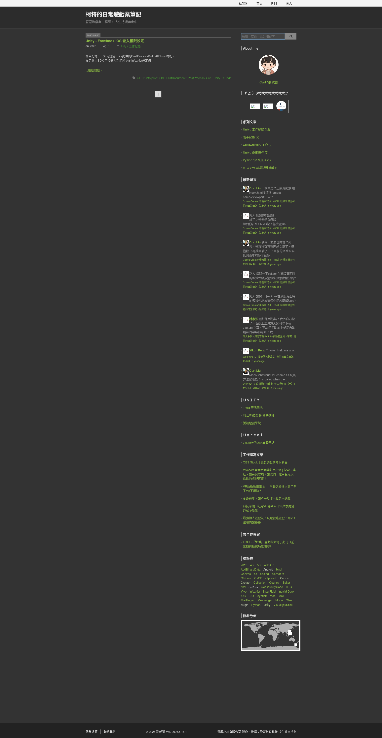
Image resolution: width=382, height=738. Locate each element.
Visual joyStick (283, 605)
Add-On (269, 565)
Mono (279, 600)
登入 (289, 3)
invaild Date (286, 591)
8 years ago (258, 361)
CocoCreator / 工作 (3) (257, 144)
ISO (251, 596)
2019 (244, 565)
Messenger (265, 600)
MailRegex (248, 600)
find (243, 587)
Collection (259, 582)
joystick (262, 596)
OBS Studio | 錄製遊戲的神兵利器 (265, 462)
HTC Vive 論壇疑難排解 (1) (261, 167)
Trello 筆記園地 (253, 407)
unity (267, 604)
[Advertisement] (265, 688)
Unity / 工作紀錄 (130, 46)
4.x (252, 565)
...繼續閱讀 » (94, 70)
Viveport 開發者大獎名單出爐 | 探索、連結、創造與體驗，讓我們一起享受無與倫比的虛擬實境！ (269, 474)
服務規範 (91, 731)
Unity (216, 78)
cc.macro (278, 574)
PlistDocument (175, 78)
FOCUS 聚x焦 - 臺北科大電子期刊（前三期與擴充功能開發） (268, 544)
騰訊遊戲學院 (252, 423)
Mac (273, 596)
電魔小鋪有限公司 (229, 731)
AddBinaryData (250, 569)
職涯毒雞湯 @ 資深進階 (258, 415)
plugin (244, 605)
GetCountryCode (272, 587)
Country (274, 582)
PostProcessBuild (199, 78)
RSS (274, 3)
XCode (227, 78)
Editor (286, 582)
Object (290, 600)
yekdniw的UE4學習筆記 (258, 442)
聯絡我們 (110, 731)
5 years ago (274, 205)
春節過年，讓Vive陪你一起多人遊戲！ (268, 498)
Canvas (246, 574)
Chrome (246, 578)
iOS (161, 78)
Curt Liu (255, 188)
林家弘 (253, 319)
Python (255, 605)
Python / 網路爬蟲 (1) (257, 160)
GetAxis (253, 587)
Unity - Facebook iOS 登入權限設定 (115, 40)
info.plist (151, 78)
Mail (281, 596)
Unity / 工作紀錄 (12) (256, 129)
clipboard (271, 578)
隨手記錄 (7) (251, 137)
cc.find (264, 574)
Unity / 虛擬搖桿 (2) (255, 152)
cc (255, 574)
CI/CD (139, 78)
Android (268, 569)
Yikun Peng (257, 350)
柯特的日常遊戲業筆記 (113, 14)
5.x (259, 565)
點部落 (243, 3)
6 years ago (274, 340)
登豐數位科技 (269, 731)
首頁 (259, 3)
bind (279, 569)
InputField (269, 591)
